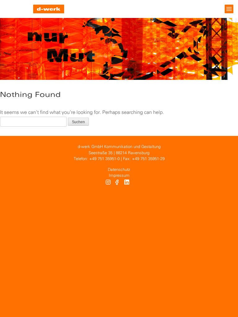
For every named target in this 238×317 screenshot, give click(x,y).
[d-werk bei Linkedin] (127, 182)
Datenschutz (119, 170)
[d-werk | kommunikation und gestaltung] (48, 9)
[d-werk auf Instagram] (108, 182)
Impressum (119, 175)
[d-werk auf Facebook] (117, 182)
